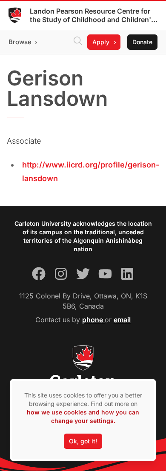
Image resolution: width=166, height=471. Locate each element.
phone (93, 319)
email (122, 319)
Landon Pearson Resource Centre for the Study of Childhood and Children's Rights (92, 15)
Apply (100, 41)
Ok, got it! (83, 441)
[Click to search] (78, 42)
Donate (142, 41)
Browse (20, 42)
